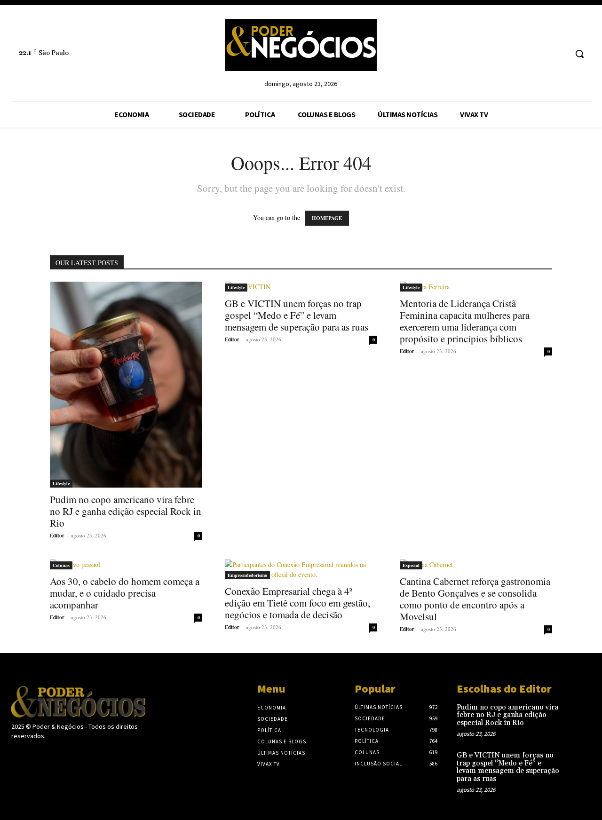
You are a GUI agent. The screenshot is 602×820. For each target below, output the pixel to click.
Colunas (61, 565)
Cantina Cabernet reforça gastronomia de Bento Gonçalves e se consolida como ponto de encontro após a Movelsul (475, 599)
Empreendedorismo (247, 575)
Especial (411, 565)
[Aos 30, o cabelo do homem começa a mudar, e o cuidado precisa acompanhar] (126, 564)
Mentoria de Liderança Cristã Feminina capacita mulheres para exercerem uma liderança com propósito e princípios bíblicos (465, 321)
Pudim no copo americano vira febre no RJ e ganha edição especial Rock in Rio (125, 511)
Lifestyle (61, 483)
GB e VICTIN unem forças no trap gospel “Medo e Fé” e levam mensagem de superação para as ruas (296, 315)
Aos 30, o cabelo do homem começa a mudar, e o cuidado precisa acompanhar (124, 593)
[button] (579, 53)
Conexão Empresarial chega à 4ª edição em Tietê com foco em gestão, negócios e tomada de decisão (297, 602)
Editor (57, 535)
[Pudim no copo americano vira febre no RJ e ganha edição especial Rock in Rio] (126, 385)
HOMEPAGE (327, 218)
